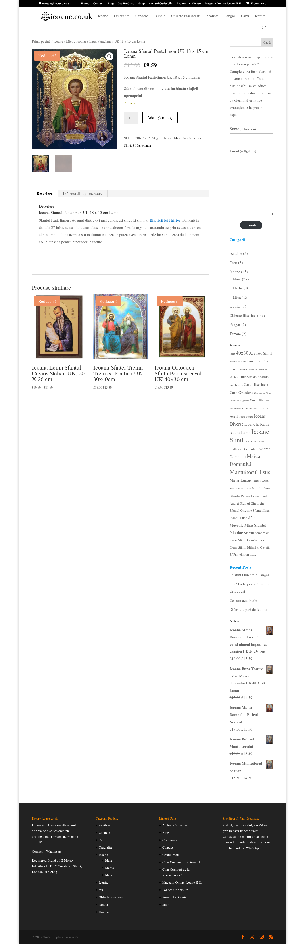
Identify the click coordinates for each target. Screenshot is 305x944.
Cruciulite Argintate (239, 400)
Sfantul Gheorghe (252, 503)
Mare (108, 860)
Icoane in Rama (256, 424)
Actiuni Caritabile (161, 3)
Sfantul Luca (238, 517)
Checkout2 (170, 840)
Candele (141, 16)
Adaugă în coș (160, 117)
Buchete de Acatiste (255, 376)
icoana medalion (237, 408)
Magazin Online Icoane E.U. (223, 3)
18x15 (232, 353)
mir (101, 889)
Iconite (260, 16)
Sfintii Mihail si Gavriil (254, 547)
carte (240, 384)
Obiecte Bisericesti (186, 16)
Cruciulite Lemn (261, 400)
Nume (243, 128)
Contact (98, 3)
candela (233, 384)
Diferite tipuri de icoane (248, 609)
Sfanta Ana (261, 487)
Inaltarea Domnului (243, 449)
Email (243, 151)
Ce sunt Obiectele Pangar (249, 574)
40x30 (242, 352)
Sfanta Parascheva (244, 495)
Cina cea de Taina (263, 393)
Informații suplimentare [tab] (82, 193)
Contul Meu (170, 854)
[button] (109, 56)
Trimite (251, 225)
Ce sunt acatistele (243, 600)
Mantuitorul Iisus (250, 472)
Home (85, 3)
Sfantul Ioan (261, 510)
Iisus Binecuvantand (254, 441)
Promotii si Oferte (189, 3)
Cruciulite (122, 16)
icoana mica (252, 408)
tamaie (253, 554)
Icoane (103, 16)
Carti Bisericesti (256, 384)
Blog (111, 3)
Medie (109, 867)
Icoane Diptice (246, 416)
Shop (141, 3)
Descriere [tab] (45, 193)
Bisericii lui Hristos (165, 220)
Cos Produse (126, 3)
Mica (69, 41)
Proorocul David (243, 488)
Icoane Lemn (240, 432)
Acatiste (212, 16)
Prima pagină (41, 41)
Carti (245, 16)
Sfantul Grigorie (241, 510)
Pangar (229, 16)
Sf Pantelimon (142, 145)
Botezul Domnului (248, 369)
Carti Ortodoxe (241, 392)
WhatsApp (53, 851)
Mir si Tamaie (241, 480)
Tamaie (159, 16)
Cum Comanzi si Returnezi (181, 862)
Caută (267, 42)
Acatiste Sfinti (260, 353)
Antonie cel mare (238, 361)
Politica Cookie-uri (175, 889)
